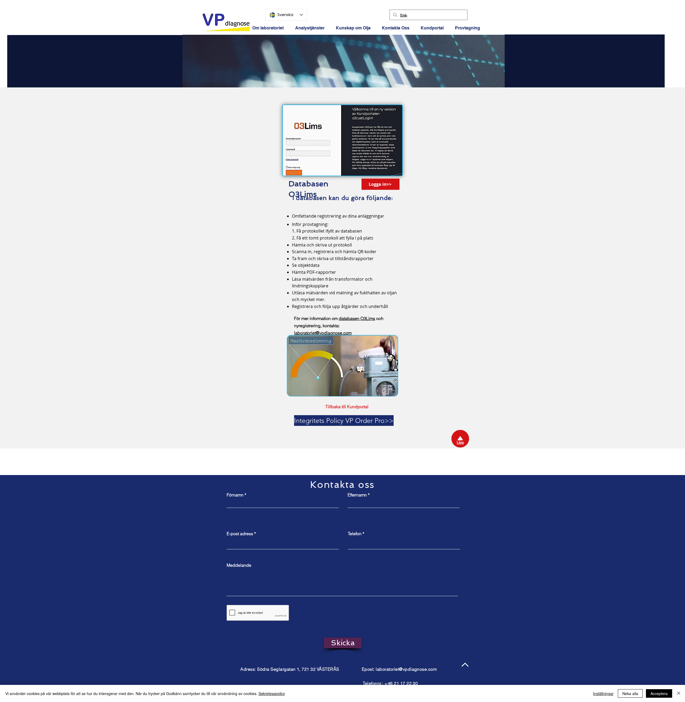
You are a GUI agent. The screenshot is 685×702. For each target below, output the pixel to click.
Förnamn (235, 495)
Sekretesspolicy (271, 693)
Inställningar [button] (603, 693)
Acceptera (659, 693)
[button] (434, 28)
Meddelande (239, 565)
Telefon (354, 533)
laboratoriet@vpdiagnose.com (406, 669)
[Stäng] (678, 693)
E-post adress (240, 533)
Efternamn (357, 495)
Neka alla (630, 693)
